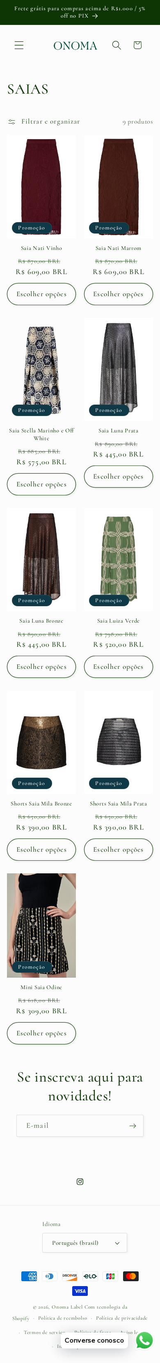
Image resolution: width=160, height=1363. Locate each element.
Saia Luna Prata (118, 430)
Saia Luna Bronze (41, 620)
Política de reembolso (62, 1318)
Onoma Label (67, 1307)
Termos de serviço (45, 1332)
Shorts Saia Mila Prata (118, 803)
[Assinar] (132, 1126)
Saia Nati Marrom (119, 248)
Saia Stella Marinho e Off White (41, 434)
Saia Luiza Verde (118, 620)
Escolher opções (41, 294)
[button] (19, 45)
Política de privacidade (122, 1318)
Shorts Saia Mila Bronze (41, 803)
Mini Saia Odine (41, 987)
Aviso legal (132, 1332)
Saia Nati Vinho (41, 248)
